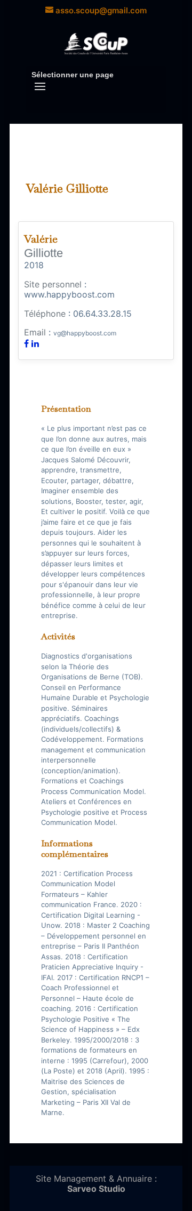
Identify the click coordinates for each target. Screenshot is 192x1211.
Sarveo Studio (96, 1188)
